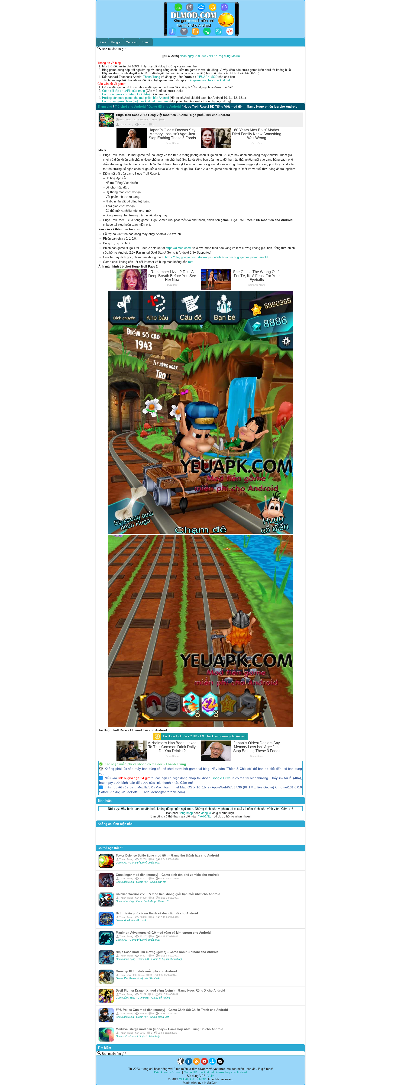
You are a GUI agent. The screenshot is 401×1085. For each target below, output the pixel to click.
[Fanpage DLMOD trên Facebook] (188, 1063)
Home (102, 42)
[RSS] (196, 1063)
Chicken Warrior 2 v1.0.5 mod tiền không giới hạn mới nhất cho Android (168, 894)
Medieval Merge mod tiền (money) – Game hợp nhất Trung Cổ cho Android (169, 1029)
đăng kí (206, 813)
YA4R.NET (205, 816)
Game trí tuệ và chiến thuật (144, 862)
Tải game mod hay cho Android (209, 80)
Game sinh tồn (158, 881)
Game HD (122, 862)
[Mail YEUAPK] (220, 1063)
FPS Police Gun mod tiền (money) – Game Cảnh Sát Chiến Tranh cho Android (172, 1010)
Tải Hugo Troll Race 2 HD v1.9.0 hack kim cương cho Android (204, 736)
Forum (146, 42)
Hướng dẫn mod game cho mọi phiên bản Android (135, 97)
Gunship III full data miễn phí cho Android (146, 971)
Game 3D (121, 978)
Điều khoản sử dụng (167, 1072)
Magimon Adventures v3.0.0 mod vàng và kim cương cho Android (163, 932)
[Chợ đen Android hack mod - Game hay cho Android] (180, 1063)
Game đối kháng (160, 997)
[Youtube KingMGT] (204, 1063)
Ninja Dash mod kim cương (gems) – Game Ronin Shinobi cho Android (167, 952)
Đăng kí (116, 42)
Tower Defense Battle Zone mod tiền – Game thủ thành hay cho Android (167, 855)
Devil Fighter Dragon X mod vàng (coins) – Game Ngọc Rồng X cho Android (170, 990)
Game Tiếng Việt (159, 1017)
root (190, 262)
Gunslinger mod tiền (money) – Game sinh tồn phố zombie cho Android (168, 875)
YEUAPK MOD (207, 77)
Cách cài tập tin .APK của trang (123, 91)
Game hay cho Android (231, 1072)
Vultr (210, 1076)
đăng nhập (186, 813)
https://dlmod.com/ (178, 248)
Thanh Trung (151, 77)
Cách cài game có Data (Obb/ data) (126, 94)
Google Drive (221, 778)
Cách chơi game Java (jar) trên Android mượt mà (135, 101)
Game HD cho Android (199, 1072)
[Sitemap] (212, 1063)
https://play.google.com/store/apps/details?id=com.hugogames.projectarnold (216, 257)
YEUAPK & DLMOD (192, 1079)
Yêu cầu (131, 42)
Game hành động (146, 901)
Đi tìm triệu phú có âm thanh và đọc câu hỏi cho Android (157, 913)
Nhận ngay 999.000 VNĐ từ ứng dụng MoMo (210, 56)
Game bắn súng (125, 881)
